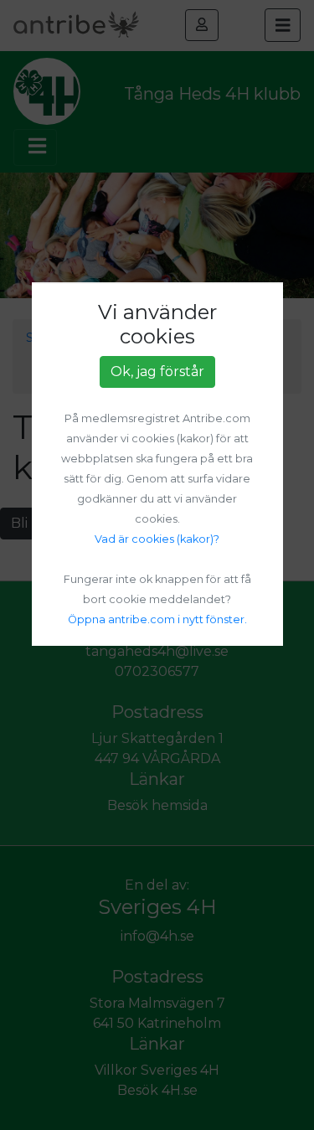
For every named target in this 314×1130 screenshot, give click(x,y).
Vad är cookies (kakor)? (157, 539)
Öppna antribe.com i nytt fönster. (157, 619)
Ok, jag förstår (157, 371)
